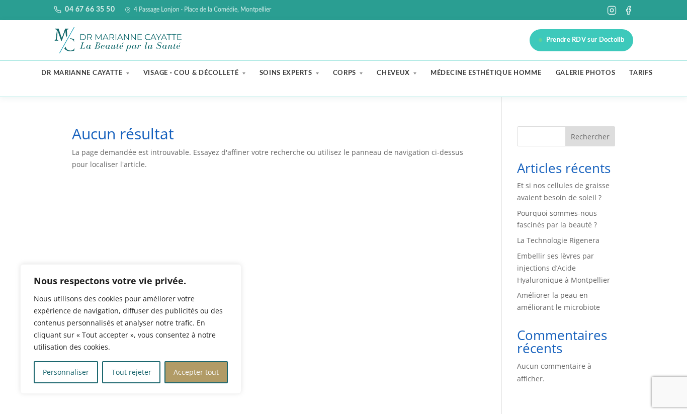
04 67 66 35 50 (90, 9)
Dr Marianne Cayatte (81, 72)
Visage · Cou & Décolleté (191, 72)
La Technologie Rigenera (558, 240)
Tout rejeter (131, 372)
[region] (130, 329)
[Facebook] (628, 10)
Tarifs (640, 72)
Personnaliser (66, 372)
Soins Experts (286, 72)
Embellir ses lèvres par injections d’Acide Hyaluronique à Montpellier (563, 268)
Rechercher (590, 136)
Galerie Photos (586, 72)
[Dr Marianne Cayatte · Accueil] (119, 40)
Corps (345, 72)
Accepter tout (196, 372)
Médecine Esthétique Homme (486, 72)
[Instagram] (612, 10)
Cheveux (393, 72)
